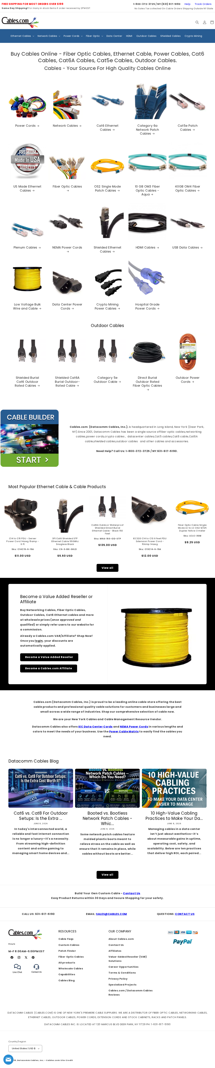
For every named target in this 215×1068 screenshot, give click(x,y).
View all (107, 568)
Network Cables (65, 126)
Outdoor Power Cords (188, 380)
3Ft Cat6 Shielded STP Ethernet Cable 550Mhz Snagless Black (65, 541)
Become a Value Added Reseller (49, 657)
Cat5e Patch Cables (188, 128)
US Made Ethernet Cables (27, 189)
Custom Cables (68, 945)
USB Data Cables (185, 247)
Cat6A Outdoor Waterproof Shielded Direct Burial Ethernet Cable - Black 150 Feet (107, 529)
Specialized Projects (123, 984)
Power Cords (25, 126)
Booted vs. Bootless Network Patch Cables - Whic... (107, 818)
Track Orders (203, 4)
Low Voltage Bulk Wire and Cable (27, 306)
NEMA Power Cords (67, 247)
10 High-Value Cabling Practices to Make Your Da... (174, 816)
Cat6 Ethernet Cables (108, 128)
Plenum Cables (25, 247)
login (39, 641)
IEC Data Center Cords (95, 727)
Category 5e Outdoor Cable (106, 380)
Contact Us (131, 893)
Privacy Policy (118, 978)
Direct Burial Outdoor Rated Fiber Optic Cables (147, 382)
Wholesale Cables (70, 968)
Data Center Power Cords (67, 306)
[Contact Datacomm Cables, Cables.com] (37, 975)
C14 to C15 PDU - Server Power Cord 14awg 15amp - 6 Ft (22, 541)
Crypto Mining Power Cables (107, 306)
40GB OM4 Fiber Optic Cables (187, 189)
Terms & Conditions (122, 972)
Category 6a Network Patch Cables (147, 129)
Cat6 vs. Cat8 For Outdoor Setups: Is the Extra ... (41, 816)
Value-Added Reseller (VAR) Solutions (128, 959)
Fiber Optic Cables (67, 187)
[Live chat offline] (8, 1060)
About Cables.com (121, 939)
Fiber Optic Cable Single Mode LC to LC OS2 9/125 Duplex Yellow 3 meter (192, 528)
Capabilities (66, 974)
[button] (197, 22)
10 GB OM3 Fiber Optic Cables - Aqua (147, 190)
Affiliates (115, 951)
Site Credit (66, 1060)
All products (66, 962)
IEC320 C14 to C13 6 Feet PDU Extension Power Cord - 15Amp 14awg (150, 541)
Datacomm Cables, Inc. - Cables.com (38, 1060)
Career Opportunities (124, 967)
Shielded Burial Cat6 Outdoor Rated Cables (27, 382)
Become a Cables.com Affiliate (48, 668)
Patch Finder (67, 951)
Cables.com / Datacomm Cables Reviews (131, 992)
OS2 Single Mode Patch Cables (107, 189)
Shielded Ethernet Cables (107, 249)
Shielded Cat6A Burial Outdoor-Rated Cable (67, 382)
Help (187, 4)
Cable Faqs (66, 939)
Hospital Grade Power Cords (147, 306)
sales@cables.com (111, 914)
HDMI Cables (146, 247)
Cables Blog (66, 980)
